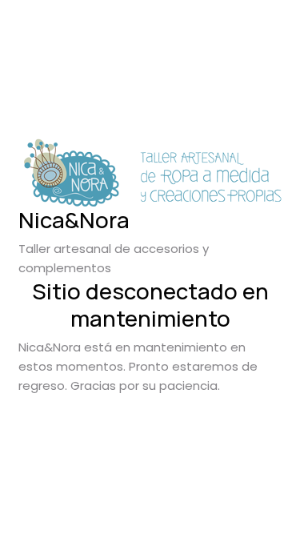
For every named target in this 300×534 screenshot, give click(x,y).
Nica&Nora (74, 220)
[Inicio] (150, 173)
